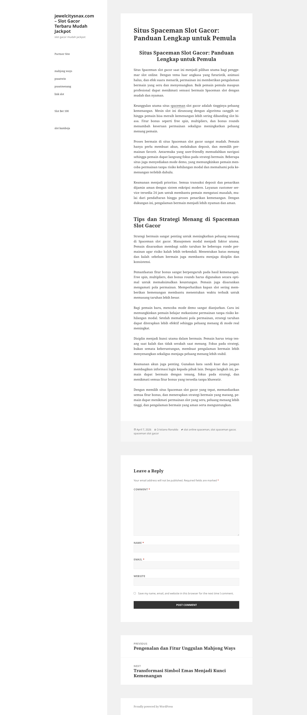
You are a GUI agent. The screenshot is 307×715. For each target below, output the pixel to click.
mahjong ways (63, 71)
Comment (142, 489)
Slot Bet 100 (62, 111)
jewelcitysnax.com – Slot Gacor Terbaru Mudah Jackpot (74, 23)
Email (139, 559)
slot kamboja (62, 128)
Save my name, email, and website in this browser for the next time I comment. (186, 593)
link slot (59, 94)
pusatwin (60, 78)
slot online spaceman (196, 429)
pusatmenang (63, 86)
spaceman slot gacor (146, 433)
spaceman (178, 106)
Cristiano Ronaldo (167, 429)
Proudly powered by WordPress (153, 706)
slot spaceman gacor (223, 429)
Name (139, 543)
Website (139, 576)
